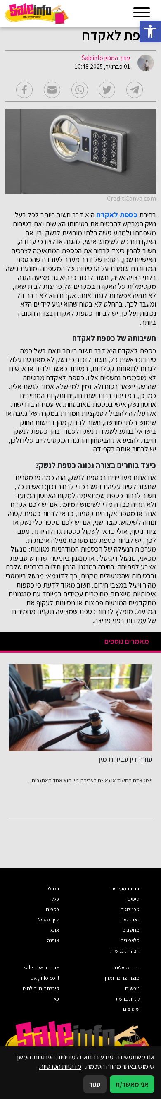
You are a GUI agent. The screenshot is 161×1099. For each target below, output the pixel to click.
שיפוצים (131, 1009)
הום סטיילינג (127, 967)
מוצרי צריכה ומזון (122, 977)
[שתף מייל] (52, 90)
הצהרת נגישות (125, 950)
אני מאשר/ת (132, 1084)
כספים (52, 909)
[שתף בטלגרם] (134, 90)
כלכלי (53, 888)
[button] (150, 31)
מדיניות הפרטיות (60, 1066)
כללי (54, 898)
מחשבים (131, 929)
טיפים (134, 898)
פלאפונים (130, 940)
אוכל (54, 929)
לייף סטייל (48, 919)
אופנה (53, 940)
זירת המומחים (125, 888)
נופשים (132, 988)
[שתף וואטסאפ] (79, 90)
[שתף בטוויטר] (107, 90)
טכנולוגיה (130, 909)
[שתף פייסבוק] (24, 90)
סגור (95, 1084)
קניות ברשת (128, 998)
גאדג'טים (130, 919)
